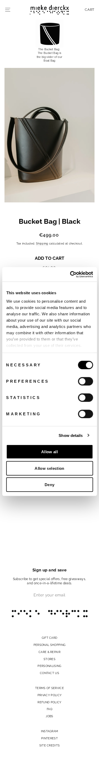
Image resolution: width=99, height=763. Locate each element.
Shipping (42, 243)
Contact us (49, 673)
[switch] (85, 381)
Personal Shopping (49, 645)
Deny (50, 484)
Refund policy (49, 702)
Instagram (49, 731)
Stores (49, 659)
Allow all (49, 452)
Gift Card (50, 638)
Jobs (49, 716)
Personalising (49, 666)
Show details (71, 435)
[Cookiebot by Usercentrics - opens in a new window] (70, 274)
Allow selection (49, 468)
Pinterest (49, 738)
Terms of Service (49, 688)
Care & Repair (49, 652)
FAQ (49, 709)
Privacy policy (49, 695)
